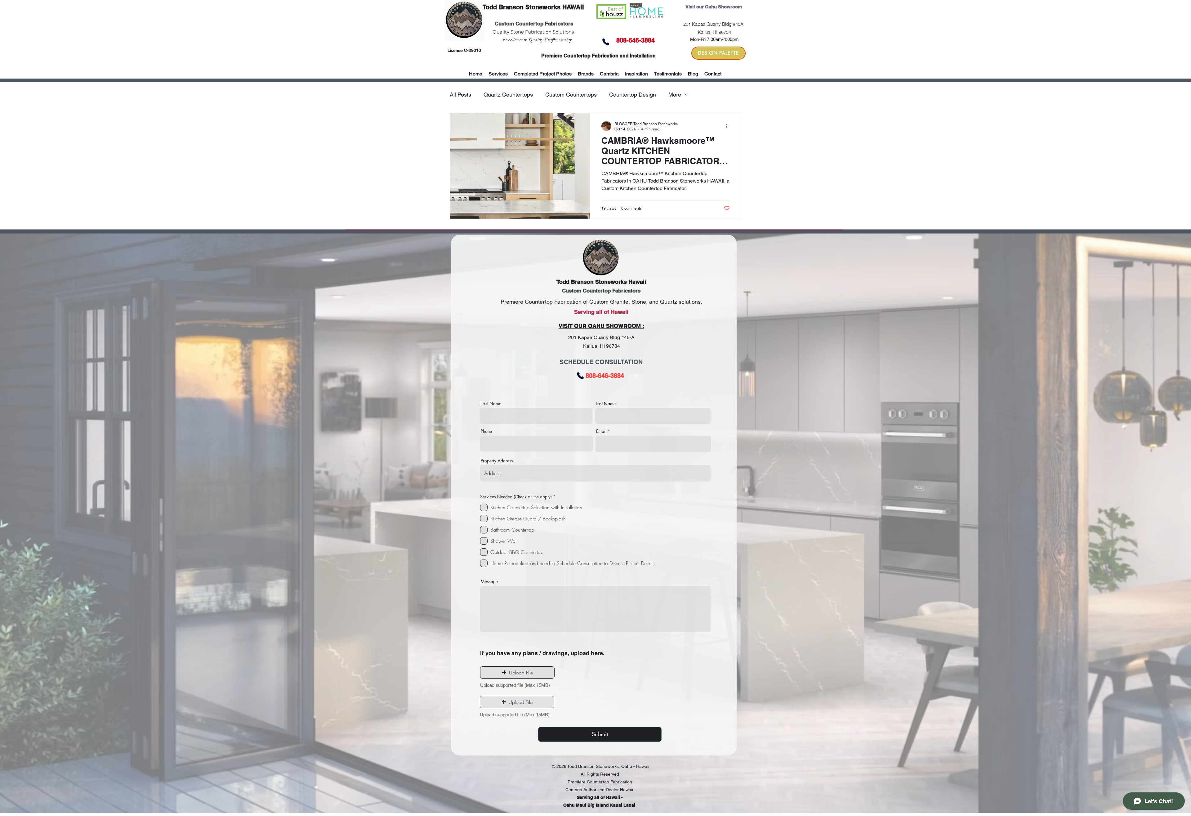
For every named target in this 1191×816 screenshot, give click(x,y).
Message (489, 581)
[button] (586, 74)
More (674, 94)
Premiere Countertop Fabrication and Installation (598, 56)
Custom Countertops (571, 94)
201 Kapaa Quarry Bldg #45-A (601, 337)
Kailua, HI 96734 (601, 346)
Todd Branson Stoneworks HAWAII (533, 7)
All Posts (460, 94)
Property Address (497, 461)
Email (601, 431)
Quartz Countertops (508, 94)
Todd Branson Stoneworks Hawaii (601, 282)
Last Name (606, 403)
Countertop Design (632, 94)
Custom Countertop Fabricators (534, 23)
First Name (490, 403)
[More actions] (729, 126)
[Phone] (605, 42)
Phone (486, 431)
